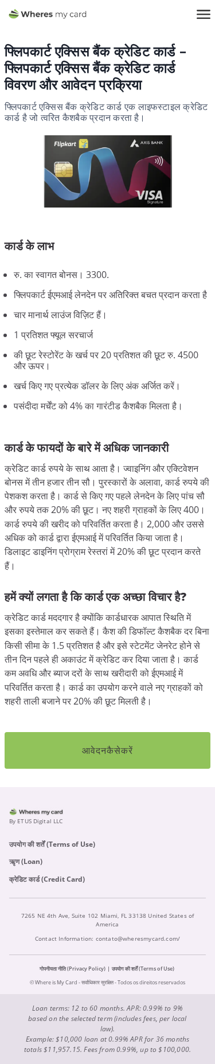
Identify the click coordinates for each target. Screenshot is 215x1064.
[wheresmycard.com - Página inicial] (48, 14)
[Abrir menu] (203, 14)
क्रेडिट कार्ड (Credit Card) (47, 879)
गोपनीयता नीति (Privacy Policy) (72, 968)
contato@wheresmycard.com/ (138, 938)
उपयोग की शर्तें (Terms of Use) (52, 844)
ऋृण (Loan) (25, 861)
